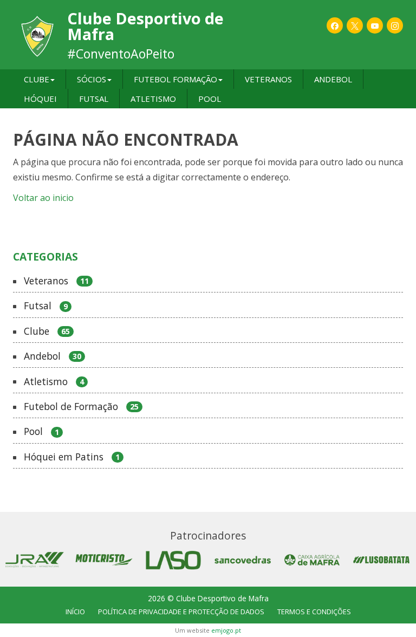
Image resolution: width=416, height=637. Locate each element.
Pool (41, 431)
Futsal (46, 306)
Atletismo (54, 381)
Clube (47, 331)
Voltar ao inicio (43, 198)
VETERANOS (268, 79)
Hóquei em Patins (72, 457)
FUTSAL (93, 98)
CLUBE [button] (36, 79)
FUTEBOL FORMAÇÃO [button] (175, 79)
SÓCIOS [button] (91, 79)
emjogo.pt (226, 630)
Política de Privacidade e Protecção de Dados (181, 611)
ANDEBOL (333, 79)
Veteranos (56, 281)
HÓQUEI (40, 98)
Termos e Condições (314, 611)
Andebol (52, 356)
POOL (209, 98)
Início (75, 611)
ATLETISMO (153, 98)
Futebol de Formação (81, 406)
